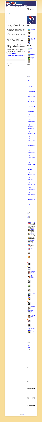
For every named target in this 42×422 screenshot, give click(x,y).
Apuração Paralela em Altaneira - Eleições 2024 (32, 248)
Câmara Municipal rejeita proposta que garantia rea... (31, 202)
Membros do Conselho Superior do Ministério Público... (31, 148)
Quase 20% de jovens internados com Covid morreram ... (31, 134)
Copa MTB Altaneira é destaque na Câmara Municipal (31, 204)
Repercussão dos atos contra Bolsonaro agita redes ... (31, 185)
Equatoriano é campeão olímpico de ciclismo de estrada (31, 115)
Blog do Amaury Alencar (30, 262)
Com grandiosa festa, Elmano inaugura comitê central (32, 32)
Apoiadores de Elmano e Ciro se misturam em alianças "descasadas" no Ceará (32, 42)
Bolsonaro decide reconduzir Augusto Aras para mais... (31, 129)
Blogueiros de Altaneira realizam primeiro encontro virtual (33, 289)
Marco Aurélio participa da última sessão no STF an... (31, 199)
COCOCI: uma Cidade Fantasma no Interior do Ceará (32, 252)
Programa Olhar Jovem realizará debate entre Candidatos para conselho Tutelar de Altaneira (33, 325)
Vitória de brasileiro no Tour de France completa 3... (31, 146)
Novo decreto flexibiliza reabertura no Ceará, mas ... (31, 157)
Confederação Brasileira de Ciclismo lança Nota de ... (31, 153)
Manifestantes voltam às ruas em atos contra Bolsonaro (31, 114)
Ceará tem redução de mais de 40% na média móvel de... (31, 198)
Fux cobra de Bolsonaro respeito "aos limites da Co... (31, 151)
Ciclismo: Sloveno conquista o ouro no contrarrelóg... (31, 95)
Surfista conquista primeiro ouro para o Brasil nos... (31, 101)
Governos (16, 6)
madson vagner (29, 301)
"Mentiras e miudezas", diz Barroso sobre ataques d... (31, 174)
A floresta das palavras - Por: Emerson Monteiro (32, 284)
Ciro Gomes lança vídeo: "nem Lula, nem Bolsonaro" (31, 150)
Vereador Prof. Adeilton (30, 288)
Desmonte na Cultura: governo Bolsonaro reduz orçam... (31, 158)
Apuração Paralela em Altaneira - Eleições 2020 (32, 222)
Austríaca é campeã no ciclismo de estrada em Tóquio (31, 109)
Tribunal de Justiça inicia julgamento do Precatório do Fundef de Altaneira (32, 281)
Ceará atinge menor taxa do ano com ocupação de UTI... (31, 132)
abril (28, 208)
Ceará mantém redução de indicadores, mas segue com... (31, 184)
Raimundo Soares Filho (30, 13)
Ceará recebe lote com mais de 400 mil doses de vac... (31, 96)
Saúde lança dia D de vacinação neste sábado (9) (31, 328)
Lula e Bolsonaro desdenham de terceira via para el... (31, 128)
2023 (28, 75)
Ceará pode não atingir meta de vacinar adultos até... (31, 84)
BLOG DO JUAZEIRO (30, 330)
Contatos (27, 6)
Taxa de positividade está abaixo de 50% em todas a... (31, 167)
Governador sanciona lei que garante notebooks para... (31, 182)
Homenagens (29, 346)
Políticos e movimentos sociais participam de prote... (31, 111)
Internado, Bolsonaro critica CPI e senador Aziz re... (31, 143)
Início (6, 6)
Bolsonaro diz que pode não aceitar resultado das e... (31, 175)
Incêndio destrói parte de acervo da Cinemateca (31, 87)
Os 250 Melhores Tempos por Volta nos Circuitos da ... (31, 187)
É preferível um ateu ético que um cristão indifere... (31, 82)
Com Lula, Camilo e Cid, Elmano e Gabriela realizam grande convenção (32, 58)
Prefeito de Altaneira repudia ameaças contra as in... (31, 160)
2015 (28, 215)
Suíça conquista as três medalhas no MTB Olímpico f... (31, 100)
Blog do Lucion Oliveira (30, 275)
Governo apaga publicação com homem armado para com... (31, 92)
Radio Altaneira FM (29, 323)
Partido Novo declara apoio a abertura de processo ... (31, 180)
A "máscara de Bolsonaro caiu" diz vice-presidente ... (31, 102)
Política (9, 6)
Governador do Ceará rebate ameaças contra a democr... (31, 161)
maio (28, 207)
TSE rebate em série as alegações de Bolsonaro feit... (31, 86)
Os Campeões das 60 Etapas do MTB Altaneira (31, 192)
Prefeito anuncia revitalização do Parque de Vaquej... (31, 124)
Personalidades (20, 6)
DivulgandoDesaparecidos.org (31, 357)
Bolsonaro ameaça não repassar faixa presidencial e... (31, 200)
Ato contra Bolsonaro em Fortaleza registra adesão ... (31, 189)
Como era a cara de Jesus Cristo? (32, 240)
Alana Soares (29, 12)
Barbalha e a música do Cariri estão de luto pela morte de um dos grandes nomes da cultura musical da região (32, 264)
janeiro (28, 210)
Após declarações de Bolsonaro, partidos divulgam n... (31, 163)
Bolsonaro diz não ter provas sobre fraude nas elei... (31, 89)
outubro (29, 79)
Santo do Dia (24, 6)
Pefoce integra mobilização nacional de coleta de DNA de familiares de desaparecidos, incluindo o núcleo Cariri (33, 268)
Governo (28, 345)
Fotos (13, 6)
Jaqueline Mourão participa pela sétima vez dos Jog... (31, 99)
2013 (28, 217)
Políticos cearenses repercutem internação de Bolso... (31, 144)
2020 (28, 211)
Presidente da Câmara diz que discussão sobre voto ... (31, 85)
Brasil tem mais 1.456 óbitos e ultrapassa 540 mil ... (31, 139)
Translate (31, 10)
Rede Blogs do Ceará (29, 297)
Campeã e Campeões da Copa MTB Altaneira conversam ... (31, 193)
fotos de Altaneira (29, 344)
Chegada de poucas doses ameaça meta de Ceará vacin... (31, 170)
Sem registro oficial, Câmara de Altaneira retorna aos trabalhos (32, 60)
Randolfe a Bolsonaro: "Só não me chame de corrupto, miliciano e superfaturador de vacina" (16, 56)
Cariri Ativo (29, 266)
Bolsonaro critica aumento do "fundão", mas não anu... (31, 136)
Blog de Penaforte (29, 319)
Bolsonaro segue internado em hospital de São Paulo (31, 145)
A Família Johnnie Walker (32, 233)
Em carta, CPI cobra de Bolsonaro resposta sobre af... (31, 172)
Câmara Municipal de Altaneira (30, 310)
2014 (28, 216)
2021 (28, 77)
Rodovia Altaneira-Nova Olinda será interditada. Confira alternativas (32, 48)
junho (28, 206)
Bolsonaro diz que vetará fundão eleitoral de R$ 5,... (31, 133)
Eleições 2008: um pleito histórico (32, 244)
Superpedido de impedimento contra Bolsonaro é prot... (31, 205)
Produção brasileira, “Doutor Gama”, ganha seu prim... (31, 131)
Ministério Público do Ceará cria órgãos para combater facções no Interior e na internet (32, 277)
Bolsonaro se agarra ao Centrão (30, 126)
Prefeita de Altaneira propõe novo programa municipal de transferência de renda (32, 29)
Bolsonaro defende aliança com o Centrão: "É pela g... (31, 117)
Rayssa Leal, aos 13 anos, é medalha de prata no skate (31, 107)
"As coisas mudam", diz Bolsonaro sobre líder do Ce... (31, 121)
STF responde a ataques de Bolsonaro (31, 162)
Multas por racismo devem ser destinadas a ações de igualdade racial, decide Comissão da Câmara (33, 272)
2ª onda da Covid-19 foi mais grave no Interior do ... (31, 140)
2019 (28, 212)
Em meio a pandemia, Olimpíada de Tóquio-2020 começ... (31, 119)
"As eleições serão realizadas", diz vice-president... (31, 156)
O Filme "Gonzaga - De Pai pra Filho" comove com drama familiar (32, 256)
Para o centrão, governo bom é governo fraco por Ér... (31, 125)
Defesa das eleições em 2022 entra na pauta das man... (31, 112)
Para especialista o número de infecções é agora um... (31, 138)
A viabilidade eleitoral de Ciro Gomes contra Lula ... (31, 122)
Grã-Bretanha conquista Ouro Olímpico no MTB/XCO (31, 106)
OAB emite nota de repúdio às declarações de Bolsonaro (31, 165)
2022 (28, 76)
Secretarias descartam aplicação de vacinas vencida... (31, 194)
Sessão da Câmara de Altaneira (32, 311)
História (11, 6)
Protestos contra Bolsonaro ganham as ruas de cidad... (31, 190)
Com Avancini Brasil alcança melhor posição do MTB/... (31, 105)
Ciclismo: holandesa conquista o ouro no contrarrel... (31, 94)
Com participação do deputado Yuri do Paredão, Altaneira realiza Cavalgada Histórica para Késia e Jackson (32, 39)
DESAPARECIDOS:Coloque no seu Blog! (31, 356)
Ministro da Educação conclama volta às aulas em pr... (31, 127)
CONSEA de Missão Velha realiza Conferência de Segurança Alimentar (33, 331)
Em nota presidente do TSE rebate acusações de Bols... (31, 169)
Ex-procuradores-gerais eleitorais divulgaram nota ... (31, 152)
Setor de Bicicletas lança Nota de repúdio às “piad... (31, 155)
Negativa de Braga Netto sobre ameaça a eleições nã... (31, 120)
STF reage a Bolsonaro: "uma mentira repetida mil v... (31, 91)
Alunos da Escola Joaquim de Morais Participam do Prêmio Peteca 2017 (33, 316)
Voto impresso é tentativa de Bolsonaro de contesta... (31, 179)
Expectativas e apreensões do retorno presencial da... (31, 90)
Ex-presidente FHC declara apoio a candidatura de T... (31, 173)
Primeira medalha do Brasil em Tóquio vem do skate (31, 110)
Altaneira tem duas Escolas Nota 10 (32, 35)
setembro (29, 80)
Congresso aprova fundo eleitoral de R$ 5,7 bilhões (31, 141)
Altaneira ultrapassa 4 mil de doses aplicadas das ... (31, 197)
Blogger (23, 414)
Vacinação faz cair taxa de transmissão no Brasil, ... (31, 177)
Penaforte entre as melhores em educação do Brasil (33, 320)
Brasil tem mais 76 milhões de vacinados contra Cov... (31, 195)
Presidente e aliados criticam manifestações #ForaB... (31, 188)
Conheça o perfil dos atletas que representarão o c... (31, 164)
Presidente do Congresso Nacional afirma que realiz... (31, 168)
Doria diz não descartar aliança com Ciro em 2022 (31, 116)
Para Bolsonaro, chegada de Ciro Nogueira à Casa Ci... (31, 97)
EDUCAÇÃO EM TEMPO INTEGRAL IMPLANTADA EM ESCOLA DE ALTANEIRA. (33, 307)
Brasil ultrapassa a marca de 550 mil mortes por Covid (31, 104)
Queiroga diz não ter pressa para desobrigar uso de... (31, 183)
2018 (28, 213)
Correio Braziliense (14, 53)
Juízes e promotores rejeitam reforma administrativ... (31, 178)
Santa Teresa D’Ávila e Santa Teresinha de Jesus (32, 229)
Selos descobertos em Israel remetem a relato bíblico (33, 293)
